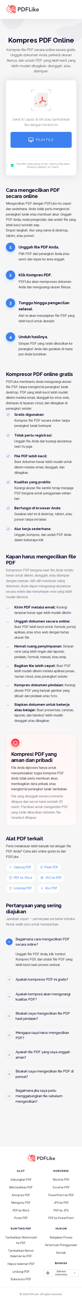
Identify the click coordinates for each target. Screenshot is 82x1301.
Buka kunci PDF (21, 1279)
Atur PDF (51, 888)
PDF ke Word (23, 877)
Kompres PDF (21, 1195)
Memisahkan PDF (21, 1187)
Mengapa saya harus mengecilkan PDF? (42, 1035)
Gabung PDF (22, 867)
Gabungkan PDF (21, 1179)
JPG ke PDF (53, 877)
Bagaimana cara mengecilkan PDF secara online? (43, 942)
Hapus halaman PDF (21, 1264)
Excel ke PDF (61, 1187)
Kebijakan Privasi (61, 1237)
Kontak (61, 1252)
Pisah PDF (51, 867)
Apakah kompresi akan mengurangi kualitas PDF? (43, 997)
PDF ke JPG (61, 1210)
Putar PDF (21, 1218)
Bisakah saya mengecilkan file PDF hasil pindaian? (43, 1016)
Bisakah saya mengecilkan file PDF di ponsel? (45, 1074)
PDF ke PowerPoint (61, 1218)
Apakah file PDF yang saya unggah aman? (43, 1054)
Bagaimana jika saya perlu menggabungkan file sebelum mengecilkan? (39, 1096)
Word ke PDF (61, 1179)
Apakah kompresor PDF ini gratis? (42, 979)
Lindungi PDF (23, 888)
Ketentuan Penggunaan (61, 1245)
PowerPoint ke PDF (61, 1195)
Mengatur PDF (20, 1202)
